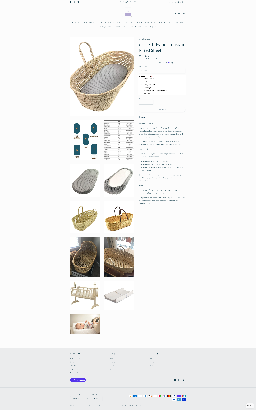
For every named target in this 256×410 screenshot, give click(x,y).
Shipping (142, 59)
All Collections (75, 358)
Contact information (146, 405)
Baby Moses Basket (79, 405)
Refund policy (75, 373)
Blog (151, 365)
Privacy (112, 365)
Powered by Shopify (90, 405)
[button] (174, 12)
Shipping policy (133, 405)
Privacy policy (112, 405)
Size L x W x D (143, 66)
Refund (112, 362)
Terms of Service (76, 369)
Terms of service (122, 405)
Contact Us (153, 362)
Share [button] (143, 117)
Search (72, 362)
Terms (112, 369)
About (152, 358)
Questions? (74, 365)
